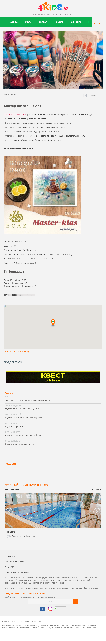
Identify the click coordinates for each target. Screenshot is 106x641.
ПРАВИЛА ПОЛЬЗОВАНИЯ (17, 572)
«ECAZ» (30, 295)
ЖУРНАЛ (43, 22)
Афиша (14, 22)
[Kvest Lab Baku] (53, 383)
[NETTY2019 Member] (60, 609)
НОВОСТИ (59, 22)
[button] (53, 323)
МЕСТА (28, 22)
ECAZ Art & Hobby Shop (15, 114)
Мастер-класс (16, 295)
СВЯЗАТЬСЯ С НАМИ (14, 562)
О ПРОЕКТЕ (76, 22)
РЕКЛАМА (9, 567)
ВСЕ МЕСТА (96, 489)
